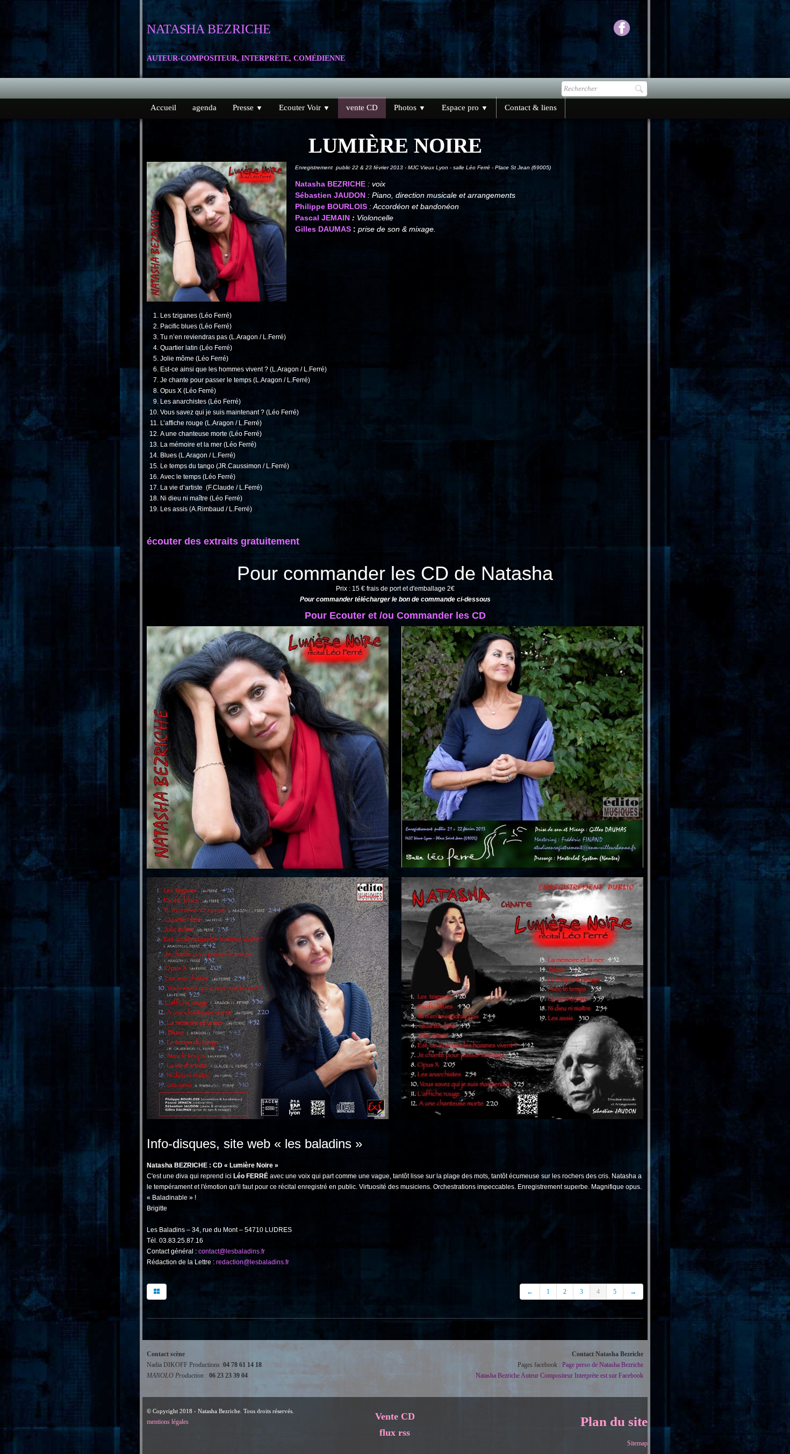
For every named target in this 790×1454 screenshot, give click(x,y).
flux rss (394, 1432)
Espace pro (465, 107)
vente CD (362, 107)
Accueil (163, 107)
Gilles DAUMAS (323, 229)
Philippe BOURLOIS (332, 206)
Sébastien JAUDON (331, 195)
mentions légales (168, 1422)
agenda (204, 107)
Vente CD (395, 1416)
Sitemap (637, 1443)
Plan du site (614, 1421)
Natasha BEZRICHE (330, 184)
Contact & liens (531, 107)
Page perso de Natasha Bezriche (602, 1365)
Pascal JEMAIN (323, 217)
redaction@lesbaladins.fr (252, 1262)
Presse (248, 107)
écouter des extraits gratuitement (223, 541)
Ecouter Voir (304, 107)
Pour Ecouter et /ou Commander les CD (395, 615)
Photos (410, 107)
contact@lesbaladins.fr (231, 1251)
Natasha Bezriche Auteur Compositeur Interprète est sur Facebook (559, 1375)
